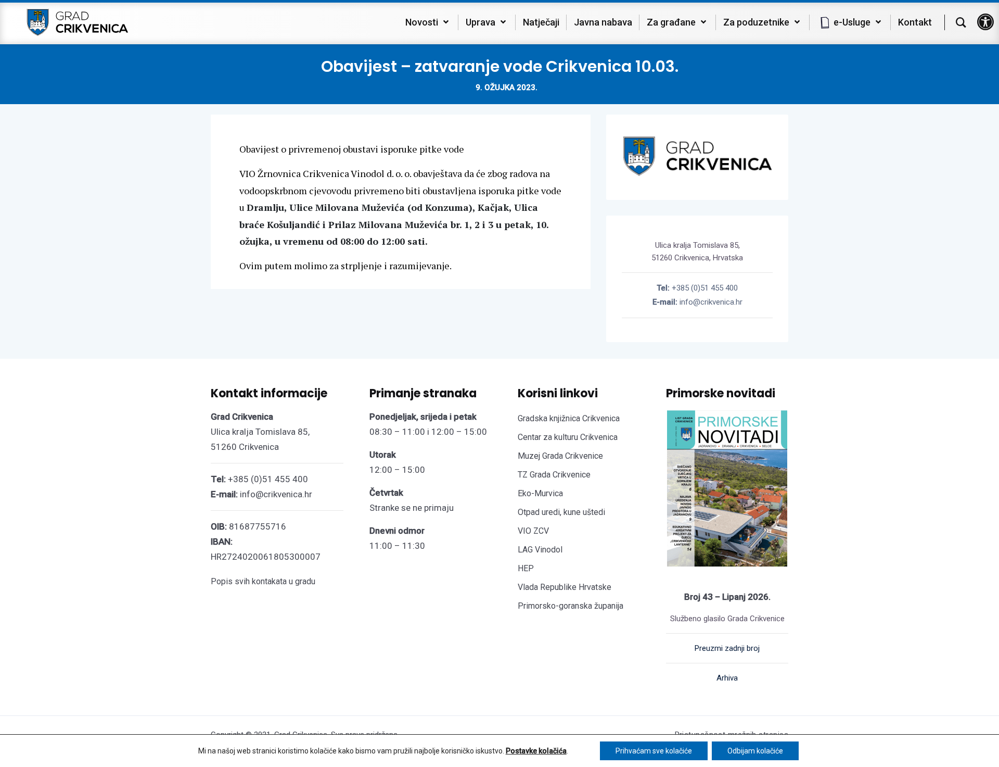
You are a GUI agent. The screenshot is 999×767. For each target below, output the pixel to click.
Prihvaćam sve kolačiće (654, 751)
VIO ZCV (533, 531)
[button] (985, 21)
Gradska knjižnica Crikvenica (569, 418)
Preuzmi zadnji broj (727, 648)
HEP (526, 568)
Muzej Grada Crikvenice (560, 456)
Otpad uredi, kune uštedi (561, 512)
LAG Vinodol (540, 550)
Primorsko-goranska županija (570, 606)
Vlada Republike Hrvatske (564, 587)
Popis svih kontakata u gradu (263, 581)
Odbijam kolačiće (755, 751)
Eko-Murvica (540, 493)
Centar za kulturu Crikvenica (568, 437)
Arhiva (727, 678)
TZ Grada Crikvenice (554, 475)
